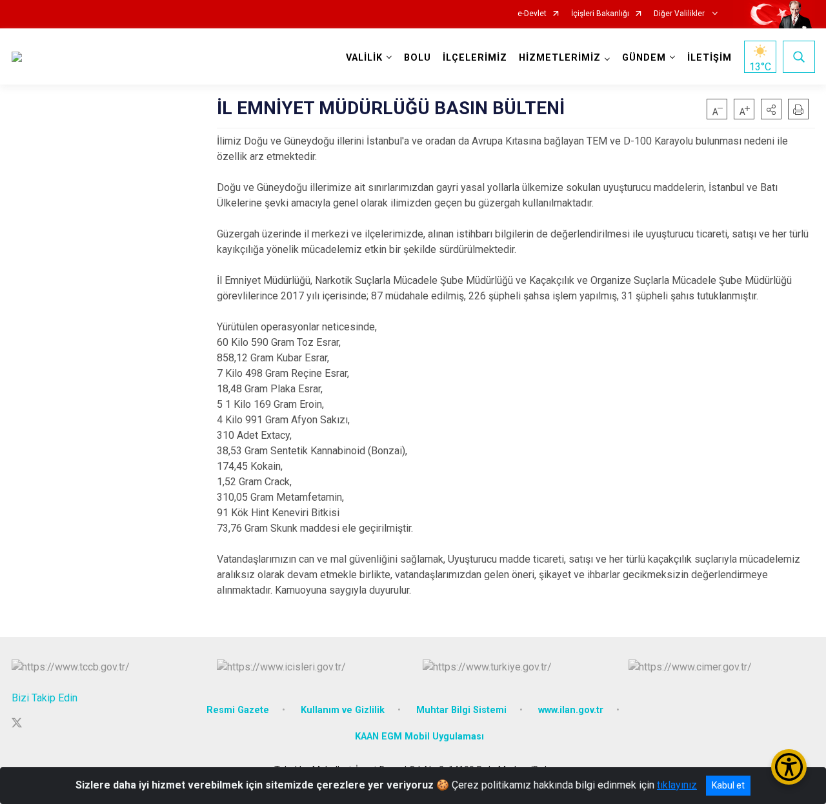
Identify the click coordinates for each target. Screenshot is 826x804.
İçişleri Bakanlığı (600, 14)
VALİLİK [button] (364, 57)
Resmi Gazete (237, 710)
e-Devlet (532, 14)
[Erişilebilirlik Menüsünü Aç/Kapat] (789, 767)
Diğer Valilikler (680, 14)
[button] (771, 109)
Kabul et (728, 785)
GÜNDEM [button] (644, 57)
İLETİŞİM (709, 57)
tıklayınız (677, 785)
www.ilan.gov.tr (570, 710)
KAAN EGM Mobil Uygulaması (419, 736)
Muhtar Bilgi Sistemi (461, 710)
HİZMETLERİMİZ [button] (560, 57)
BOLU (417, 57)
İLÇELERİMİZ (475, 57)
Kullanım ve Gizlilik (343, 710)
